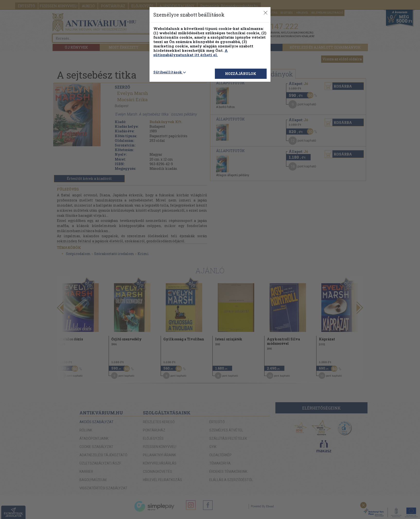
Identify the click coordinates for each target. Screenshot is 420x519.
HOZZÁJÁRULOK (240, 73)
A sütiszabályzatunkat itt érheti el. (190, 52)
